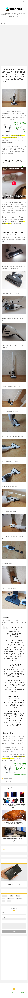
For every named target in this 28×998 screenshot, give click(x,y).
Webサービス (10, 898)
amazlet (19, 129)
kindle (9, 901)
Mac (3, 898)
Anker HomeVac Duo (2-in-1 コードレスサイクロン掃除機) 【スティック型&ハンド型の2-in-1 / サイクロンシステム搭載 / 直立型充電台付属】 (20, 125)
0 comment (15, 84)
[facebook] (21, 1)
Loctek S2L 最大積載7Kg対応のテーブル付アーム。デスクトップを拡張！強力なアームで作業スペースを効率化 (14, 840)
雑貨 (10, 778)
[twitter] (23, 1)
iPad (3, 901)
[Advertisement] (14, 36)
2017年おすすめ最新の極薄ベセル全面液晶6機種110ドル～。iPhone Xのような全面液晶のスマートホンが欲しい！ (14, 806)
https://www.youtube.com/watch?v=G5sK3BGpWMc (13, 166)
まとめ (18, 898)
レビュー (6, 778)
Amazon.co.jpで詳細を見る (20, 131)
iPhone (17, 895)
